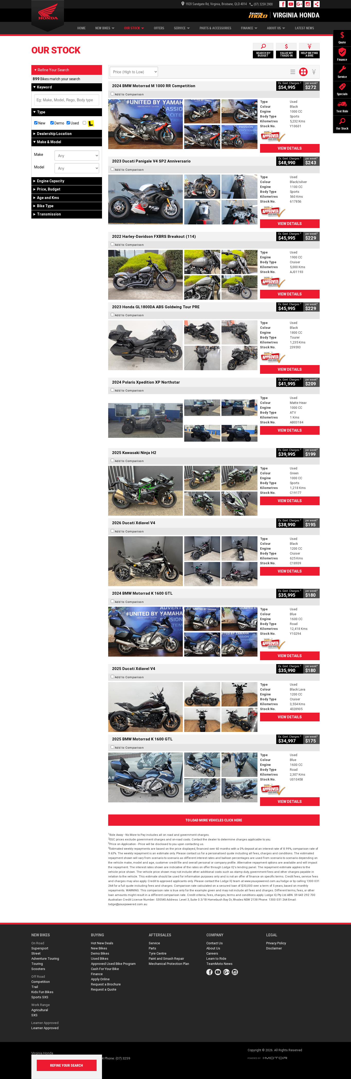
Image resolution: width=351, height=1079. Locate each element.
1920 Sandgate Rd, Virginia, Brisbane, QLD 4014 (216, 4)
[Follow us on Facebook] (283, 4)
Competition (40, 982)
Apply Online (100, 979)
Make (38, 154)
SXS (34, 1015)
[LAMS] (91, 123)
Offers (159, 28)
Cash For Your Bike (105, 969)
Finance (247, 28)
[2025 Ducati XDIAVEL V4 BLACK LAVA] (182, 707)
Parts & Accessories (215, 28)
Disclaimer (274, 948)
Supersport (39, 948)
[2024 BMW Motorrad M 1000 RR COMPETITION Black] (182, 124)
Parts (152, 948)
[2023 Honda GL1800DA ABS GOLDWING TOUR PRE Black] (182, 345)
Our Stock (132, 28)
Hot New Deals (102, 943)
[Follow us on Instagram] (309, 4)
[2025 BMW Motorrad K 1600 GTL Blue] (182, 777)
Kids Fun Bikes (42, 992)
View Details (290, 148)
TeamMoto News (219, 964)
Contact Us (214, 943)
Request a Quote (103, 989)
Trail (34, 987)
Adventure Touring (45, 958)
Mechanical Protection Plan (169, 964)
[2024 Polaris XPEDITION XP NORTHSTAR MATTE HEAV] (182, 420)
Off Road (38, 976)
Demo (59, 123)
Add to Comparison (129, 94)
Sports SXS (39, 997)
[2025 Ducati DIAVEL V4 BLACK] (182, 561)
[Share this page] (315, 4)
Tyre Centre (158, 953)
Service (180, 28)
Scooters (38, 969)
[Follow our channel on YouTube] (292, 4)
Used (74, 123)
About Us (274, 28)
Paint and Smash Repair (166, 958)
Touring (37, 964)
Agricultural (39, 1010)
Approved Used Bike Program (113, 964)
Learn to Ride (216, 958)
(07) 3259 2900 (263, 4)
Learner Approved (45, 1023)
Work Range (40, 1005)
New (41, 123)
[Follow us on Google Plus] (300, 4)
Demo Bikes (100, 953)
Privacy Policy (276, 943)
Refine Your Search (51, 70)
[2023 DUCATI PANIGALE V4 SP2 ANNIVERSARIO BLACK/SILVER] (182, 199)
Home (81, 28)
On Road (37, 943)
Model (39, 167)
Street (36, 953)
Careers (212, 953)
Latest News (304, 28)
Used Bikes (99, 958)
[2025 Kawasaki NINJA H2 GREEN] (182, 491)
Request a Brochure (106, 984)
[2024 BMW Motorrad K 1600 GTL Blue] (182, 632)
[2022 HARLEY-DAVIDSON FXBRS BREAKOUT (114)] (182, 275)
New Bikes (102, 28)
